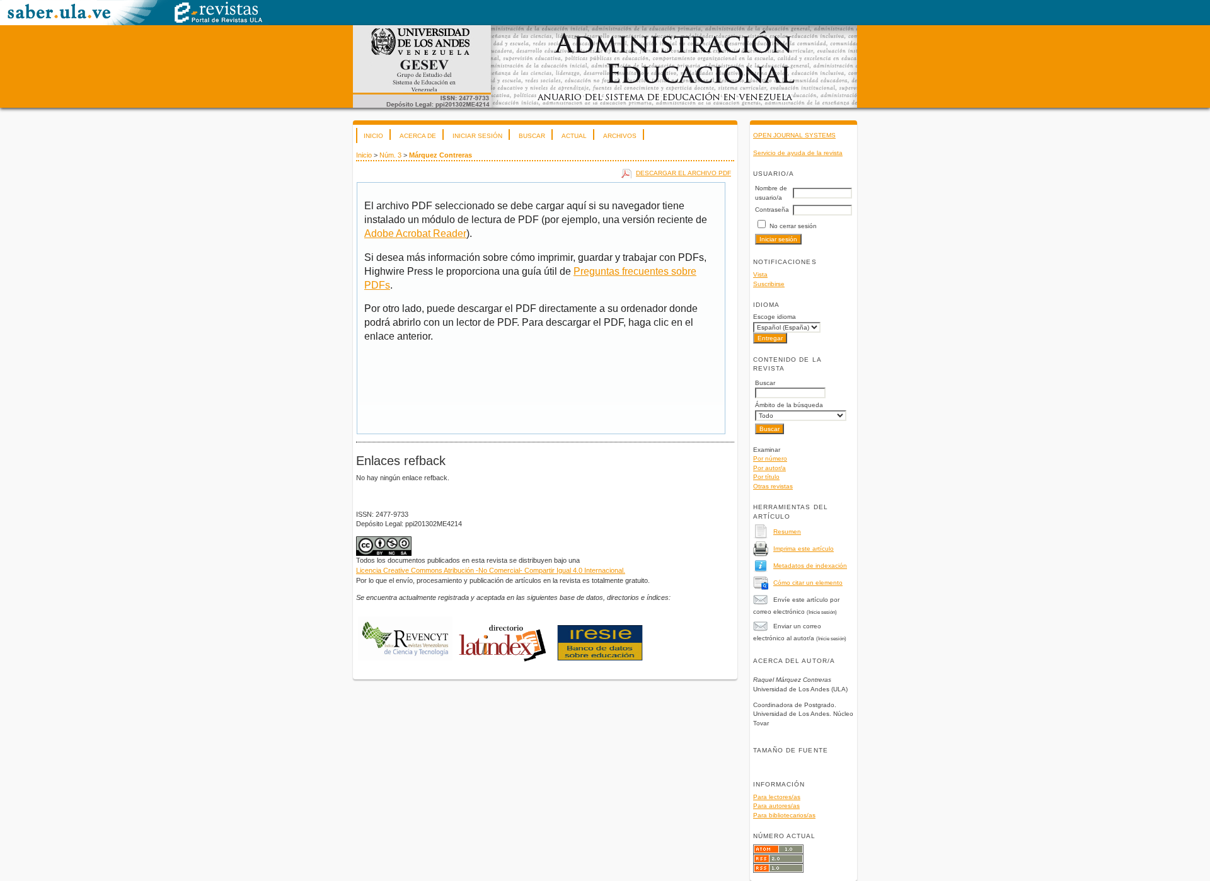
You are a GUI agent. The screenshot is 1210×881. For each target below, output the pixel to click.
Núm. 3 (390, 155)
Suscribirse (769, 283)
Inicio (373, 135)
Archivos (620, 135)
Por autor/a (769, 467)
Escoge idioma (774, 316)
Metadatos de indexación (810, 565)
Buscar (532, 135)
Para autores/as (776, 805)
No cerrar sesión (793, 225)
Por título (766, 476)
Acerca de (418, 135)
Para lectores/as (776, 796)
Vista (760, 274)
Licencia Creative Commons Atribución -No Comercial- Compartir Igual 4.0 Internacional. (490, 570)
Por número (770, 458)
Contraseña (772, 209)
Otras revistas (773, 486)
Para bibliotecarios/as (784, 815)
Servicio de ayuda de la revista (798, 152)
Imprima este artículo (803, 548)
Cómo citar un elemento (808, 582)
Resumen (787, 531)
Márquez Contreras (440, 155)
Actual (574, 135)
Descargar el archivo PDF (683, 173)
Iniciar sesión (477, 135)
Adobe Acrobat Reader (415, 233)
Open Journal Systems (794, 135)
